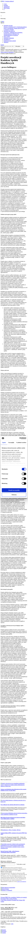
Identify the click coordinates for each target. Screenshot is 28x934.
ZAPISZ (3, 866)
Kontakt (6, 5)
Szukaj (2, 44)
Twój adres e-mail (21, 864)
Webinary (6, 42)
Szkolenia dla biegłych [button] (9, 31)
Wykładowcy (7, 39)
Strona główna (4, 52)
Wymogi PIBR (4, 897)
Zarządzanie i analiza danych (14, 28)
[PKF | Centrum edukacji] (7, 1)
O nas (5, 4)
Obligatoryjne (15, 34)
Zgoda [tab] (4, 442)
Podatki (12, 29)
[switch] (24, 474)
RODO (15, 898)
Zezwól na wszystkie (14, 490)
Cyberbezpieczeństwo (21, 27)
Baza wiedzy (7, 36)
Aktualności (7, 6)
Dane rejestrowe (8, 900)
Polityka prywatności (21, 897)
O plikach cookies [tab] (21, 442)
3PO (12, 924)
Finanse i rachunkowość (10, 27)
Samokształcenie (8, 35)
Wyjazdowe (15, 35)
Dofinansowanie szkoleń (10, 40)
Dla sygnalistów (12, 897)
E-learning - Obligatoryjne (10, 32)
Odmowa (14, 494)
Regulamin (3, 898)
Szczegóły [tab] (11, 442)
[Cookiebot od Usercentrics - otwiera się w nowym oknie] (19, 438)
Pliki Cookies (9, 898)
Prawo (5, 28)
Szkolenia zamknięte (9, 38)
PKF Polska (7, 8)
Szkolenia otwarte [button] (8, 25)
